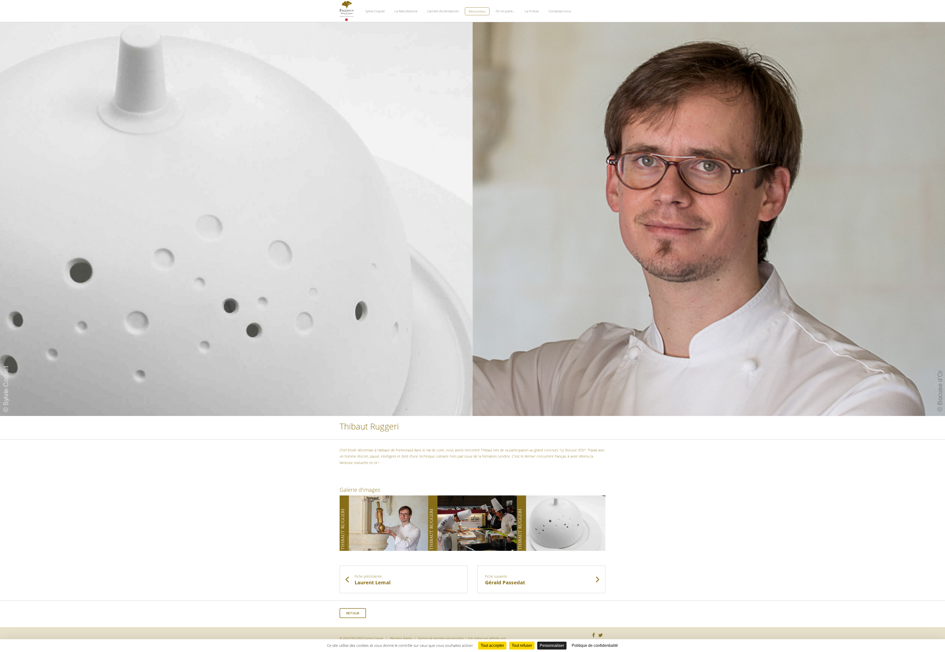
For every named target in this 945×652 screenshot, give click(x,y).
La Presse (531, 11)
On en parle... (505, 11)
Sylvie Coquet (375, 11)
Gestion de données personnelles (441, 638)
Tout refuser (522, 645)
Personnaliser (552, 645)
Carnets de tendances (443, 11)
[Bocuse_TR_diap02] (472, 522)
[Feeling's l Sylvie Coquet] (346, 11)
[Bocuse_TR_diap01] (384, 522)
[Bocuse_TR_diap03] (561, 522)
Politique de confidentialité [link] (595, 645)
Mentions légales (401, 638)
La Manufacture (405, 11)
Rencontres (477, 11)
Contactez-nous (560, 11)
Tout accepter (492, 645)
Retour (352, 613)
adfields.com (497, 638)
